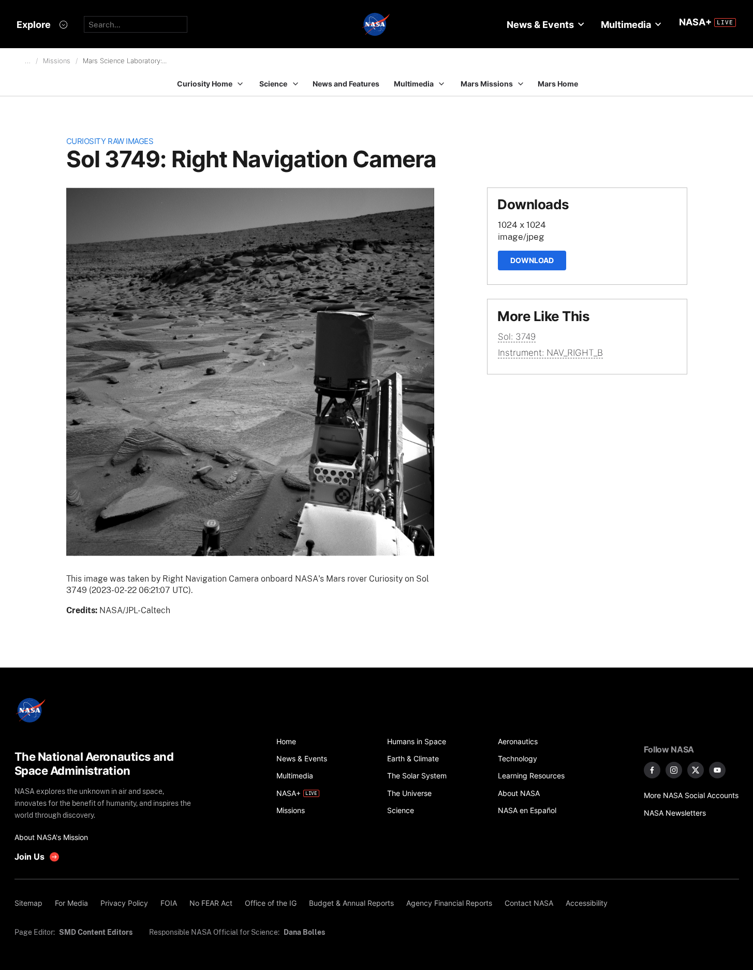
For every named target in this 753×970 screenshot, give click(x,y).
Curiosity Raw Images (110, 141)
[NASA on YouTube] (717, 770)
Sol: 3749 (517, 336)
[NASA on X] (695, 770)
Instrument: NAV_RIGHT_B (550, 353)
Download (532, 260)
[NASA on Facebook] (652, 770)
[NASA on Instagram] (674, 770)
